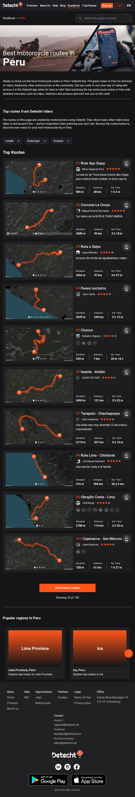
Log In (119, 5)
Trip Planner (89, 5)
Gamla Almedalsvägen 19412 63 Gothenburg (112, 699)
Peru (22, 18)
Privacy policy (82, 703)
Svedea (62, 697)
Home (10, 697)
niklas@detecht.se (65, 743)
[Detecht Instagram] (67, 767)
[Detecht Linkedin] (58, 767)
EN (129, 5)
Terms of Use (82, 697)
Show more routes (67, 587)
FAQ (26, 697)
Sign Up (106, 5)
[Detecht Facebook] (76, 767)
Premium (32, 5)
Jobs (38, 697)
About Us (45, 5)
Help (55, 5)
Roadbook (74, 5)
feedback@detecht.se (67, 734)
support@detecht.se (66, 724)
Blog (63, 5)
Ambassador (43, 703)
